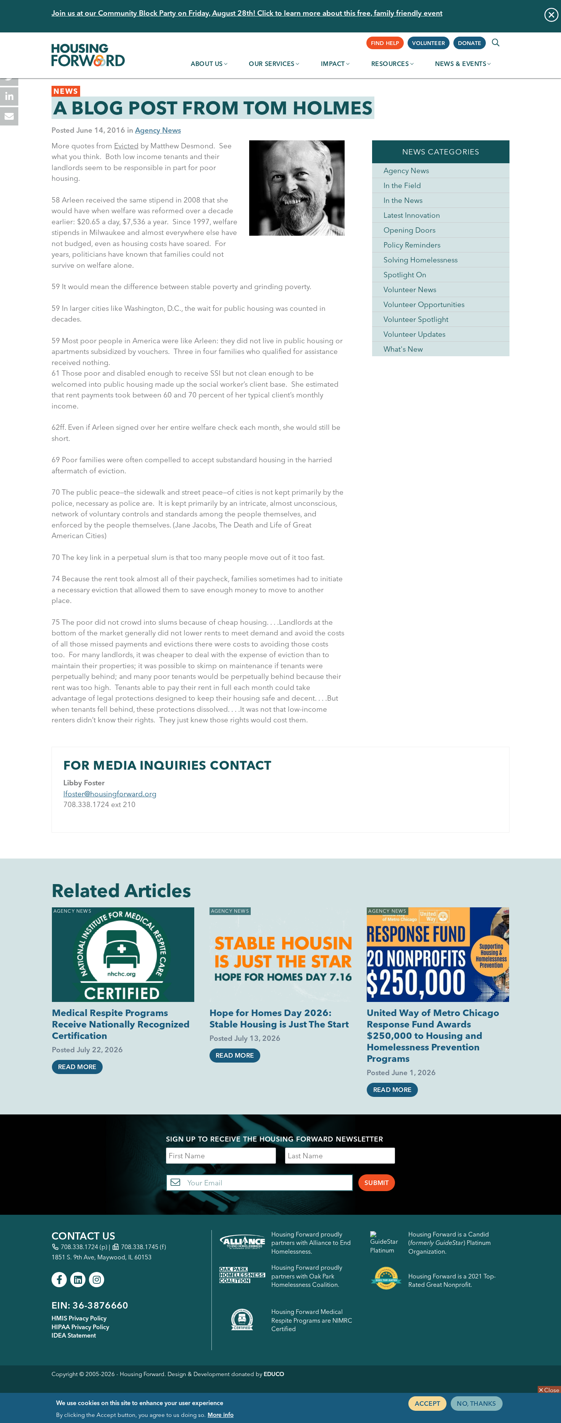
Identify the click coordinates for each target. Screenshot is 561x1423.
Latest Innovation (412, 215)
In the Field (402, 185)
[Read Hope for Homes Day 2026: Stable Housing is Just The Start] (281, 954)
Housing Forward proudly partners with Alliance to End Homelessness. (311, 1242)
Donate (469, 43)
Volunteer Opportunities (424, 304)
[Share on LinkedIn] (9, 96)
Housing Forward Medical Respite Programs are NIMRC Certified (311, 1320)
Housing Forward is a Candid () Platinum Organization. (449, 1242)
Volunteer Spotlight (416, 319)
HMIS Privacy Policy (79, 1318)
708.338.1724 (79, 1247)
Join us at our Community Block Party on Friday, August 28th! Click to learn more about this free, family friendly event (247, 13)
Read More (77, 1067)
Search (496, 43)
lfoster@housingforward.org (109, 793)
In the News (403, 200)
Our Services (272, 64)
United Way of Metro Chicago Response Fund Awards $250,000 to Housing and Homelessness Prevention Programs (433, 1035)
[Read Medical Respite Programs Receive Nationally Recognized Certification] (123, 954)
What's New (403, 349)
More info (221, 1414)
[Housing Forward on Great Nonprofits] (386, 1280)
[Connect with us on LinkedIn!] (77, 1279)
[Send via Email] (9, 116)
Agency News (158, 130)
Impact (333, 64)
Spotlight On (405, 274)
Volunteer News (410, 289)
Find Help (385, 43)
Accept (427, 1403)
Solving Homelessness (421, 259)
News (65, 91)
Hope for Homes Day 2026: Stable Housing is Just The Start (279, 1018)
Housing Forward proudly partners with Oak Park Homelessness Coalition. (306, 1276)
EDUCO (274, 1374)
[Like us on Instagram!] (96, 1279)
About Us (206, 64)
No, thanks (476, 1403)
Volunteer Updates (414, 334)
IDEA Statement (74, 1335)
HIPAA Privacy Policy (80, 1327)
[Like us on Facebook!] (59, 1279)
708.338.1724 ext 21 (97, 804)
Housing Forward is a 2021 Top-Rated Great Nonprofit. (452, 1280)
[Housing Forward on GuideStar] (386, 1242)
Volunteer (428, 43)
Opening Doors (409, 230)
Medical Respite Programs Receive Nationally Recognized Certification (121, 1024)
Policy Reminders (412, 244)
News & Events (460, 64)
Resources (390, 64)
